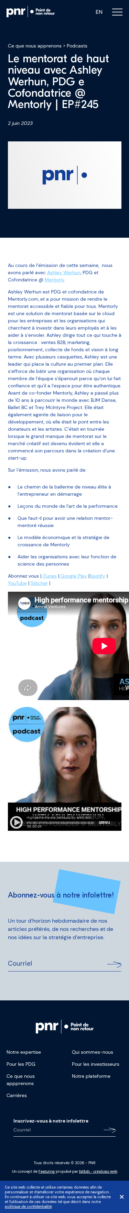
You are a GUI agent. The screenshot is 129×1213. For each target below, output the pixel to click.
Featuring (47, 1171)
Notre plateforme (91, 1076)
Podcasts (77, 46)
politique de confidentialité (28, 1206)
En (99, 12)
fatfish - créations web (98, 1171)
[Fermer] (121, 1196)
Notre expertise (24, 1052)
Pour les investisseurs (95, 1064)
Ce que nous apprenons (35, 46)
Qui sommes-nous (92, 1052)
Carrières (17, 1095)
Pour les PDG (21, 1064)
